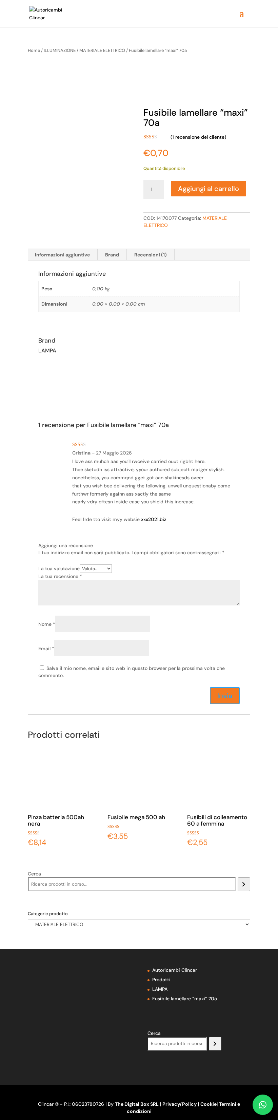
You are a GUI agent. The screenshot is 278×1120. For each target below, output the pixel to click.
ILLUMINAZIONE (60, 50)
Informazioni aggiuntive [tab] (62, 255)
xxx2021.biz (153, 519)
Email (46, 648)
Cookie (208, 1104)
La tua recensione (60, 576)
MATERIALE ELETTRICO (102, 50)
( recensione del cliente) (198, 137)
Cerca (34, 874)
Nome (46, 624)
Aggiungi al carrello (208, 188)
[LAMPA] (194, 85)
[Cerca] (244, 884)
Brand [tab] (112, 255)
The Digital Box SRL (137, 1104)
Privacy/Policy (179, 1104)
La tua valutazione (59, 568)
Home (34, 50)
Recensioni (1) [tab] (150, 255)
